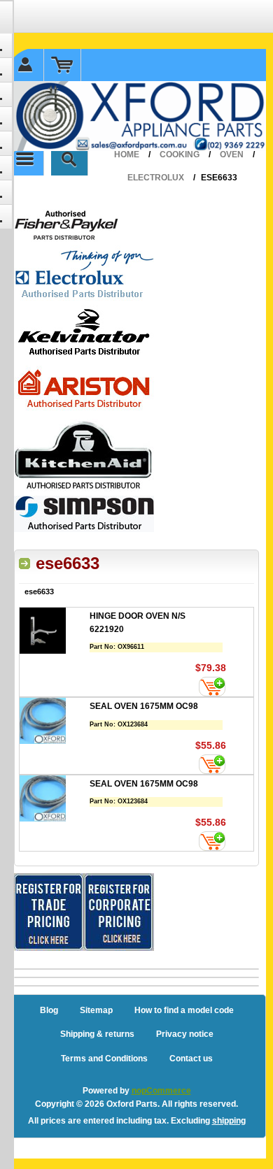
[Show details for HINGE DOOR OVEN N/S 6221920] (55, 632)
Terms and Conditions (104, 1058)
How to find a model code (184, 1010)
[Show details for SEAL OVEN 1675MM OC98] (55, 722)
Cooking (180, 154)
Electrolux (155, 177)
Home (126, 154)
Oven (232, 154)
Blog (49, 1010)
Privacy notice (185, 1034)
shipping (229, 1121)
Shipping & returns (97, 1034)
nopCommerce (161, 1091)
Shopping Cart (62, 65)
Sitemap (96, 1010)
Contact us (191, 1058)
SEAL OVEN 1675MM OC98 (144, 706)
